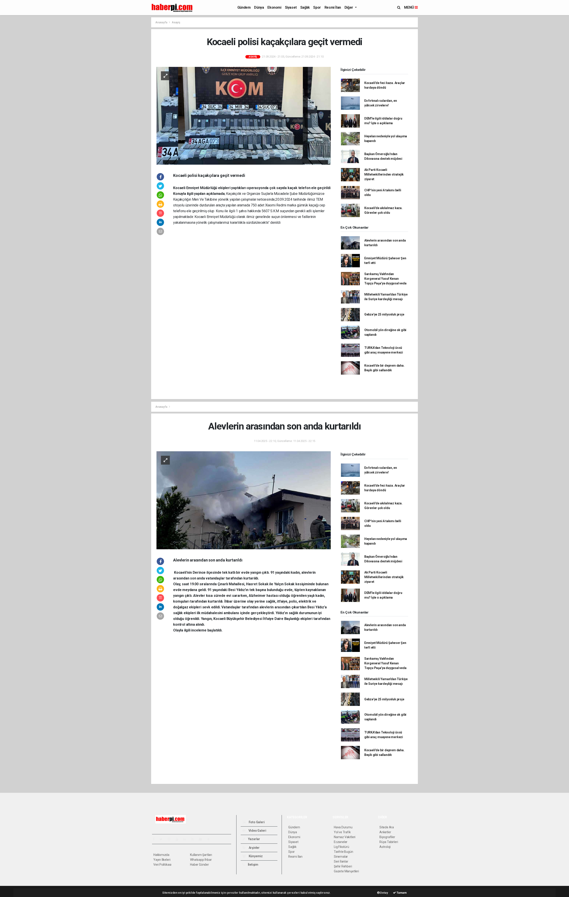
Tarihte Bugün (343, 851)
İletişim (252, 864)
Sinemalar (341, 856)
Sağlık (305, 7)
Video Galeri (257, 830)
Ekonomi (274, 7)
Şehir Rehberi (343, 866)
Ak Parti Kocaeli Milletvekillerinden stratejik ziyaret (384, 174)
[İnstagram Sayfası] (171, 839)
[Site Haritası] (202, 839)
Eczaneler (340, 842)
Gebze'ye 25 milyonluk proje (384, 314)
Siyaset (291, 7)
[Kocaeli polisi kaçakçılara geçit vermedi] (243, 115)
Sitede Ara (386, 827)
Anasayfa (161, 22)
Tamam (401, 892)
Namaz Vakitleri (344, 837)
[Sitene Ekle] (210, 839)
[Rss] (194, 839)
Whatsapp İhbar (201, 859)
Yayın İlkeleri (161, 859)
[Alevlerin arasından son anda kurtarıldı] (243, 500)
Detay (384, 892)
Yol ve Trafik (342, 832)
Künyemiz (255, 856)
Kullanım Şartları (201, 855)
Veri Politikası (162, 864)
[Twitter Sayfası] (163, 839)
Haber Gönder (199, 864)
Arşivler (254, 847)
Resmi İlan (333, 7)
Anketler (385, 832)
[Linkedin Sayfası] (186, 839)
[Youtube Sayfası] (179, 839)
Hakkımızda (161, 855)
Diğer (349, 7)
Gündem (244, 7)
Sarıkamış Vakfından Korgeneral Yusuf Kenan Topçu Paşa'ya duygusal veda (385, 278)
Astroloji (385, 847)
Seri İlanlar (341, 861)
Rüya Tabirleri (388, 842)
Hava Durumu (343, 827)
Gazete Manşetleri (346, 871)
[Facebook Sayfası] (155, 839)
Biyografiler (387, 837)
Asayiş (176, 22)
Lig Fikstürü (341, 847)
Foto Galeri (256, 822)
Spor (317, 7)
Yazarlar (253, 839)
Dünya (259, 7)
